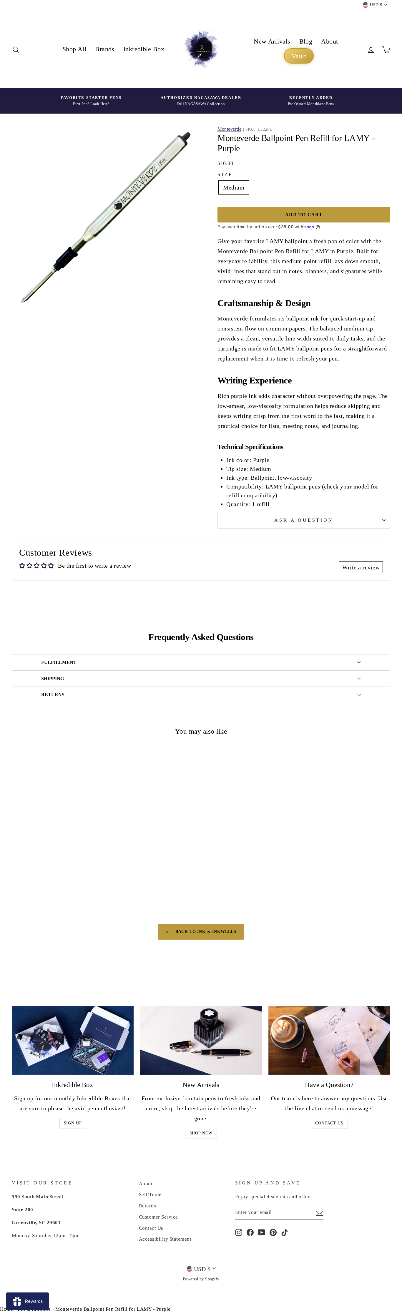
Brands (104, 49)
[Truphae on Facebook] (250, 1232)
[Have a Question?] (329, 1040)
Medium (233, 187)
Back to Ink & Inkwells (205, 931)
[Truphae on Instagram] (238, 1232)
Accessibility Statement (165, 1239)
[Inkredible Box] (73, 1040)
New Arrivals (272, 41)
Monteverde (229, 129)
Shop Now (201, 1133)
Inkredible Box (143, 49)
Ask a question (303, 520)
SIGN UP (73, 1123)
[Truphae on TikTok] (284, 1232)
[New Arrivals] (201, 1040)
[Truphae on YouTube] (261, 1232)
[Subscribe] (319, 1212)
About (329, 41)
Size (225, 174)
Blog (306, 41)
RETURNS (52, 694)
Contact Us (329, 1123)
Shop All (74, 49)
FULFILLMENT (59, 662)
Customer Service (158, 1217)
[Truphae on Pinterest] (273, 1232)
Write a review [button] (361, 567)
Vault (299, 56)
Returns (147, 1206)
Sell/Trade (150, 1194)
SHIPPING (52, 678)
